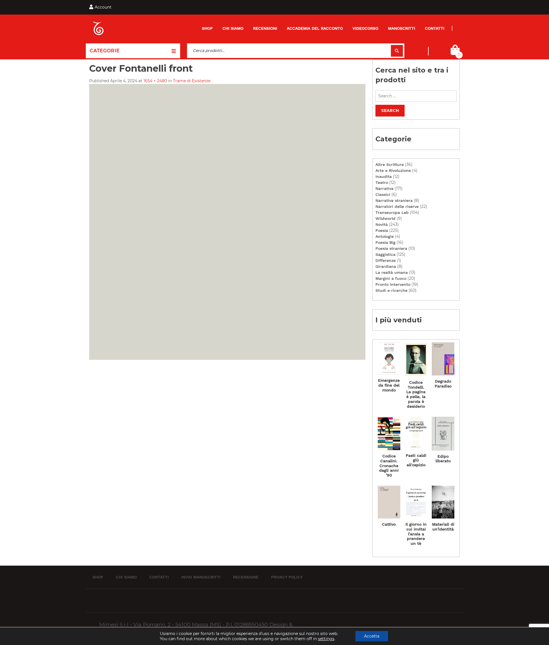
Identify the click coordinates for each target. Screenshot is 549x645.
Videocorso (365, 28)
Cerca (397, 51)
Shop (207, 28)
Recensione (245, 576)
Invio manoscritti (200, 576)
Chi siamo (232, 28)
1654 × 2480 (155, 80)
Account (103, 7)
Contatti (434, 28)
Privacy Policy (287, 576)
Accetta (371, 636)
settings (326, 638)
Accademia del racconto (315, 28)
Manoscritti (401, 28)
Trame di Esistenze (191, 80)
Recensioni (265, 28)
